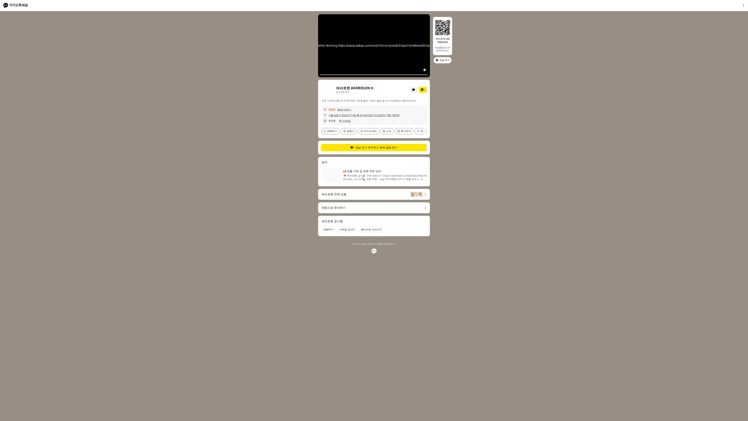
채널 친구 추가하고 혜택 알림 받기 (376, 147)
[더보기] (742, 5)
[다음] (426, 131)
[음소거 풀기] (425, 70)
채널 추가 (445, 60)
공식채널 (372, 88)
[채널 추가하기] (423, 90)
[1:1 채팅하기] (413, 90)
